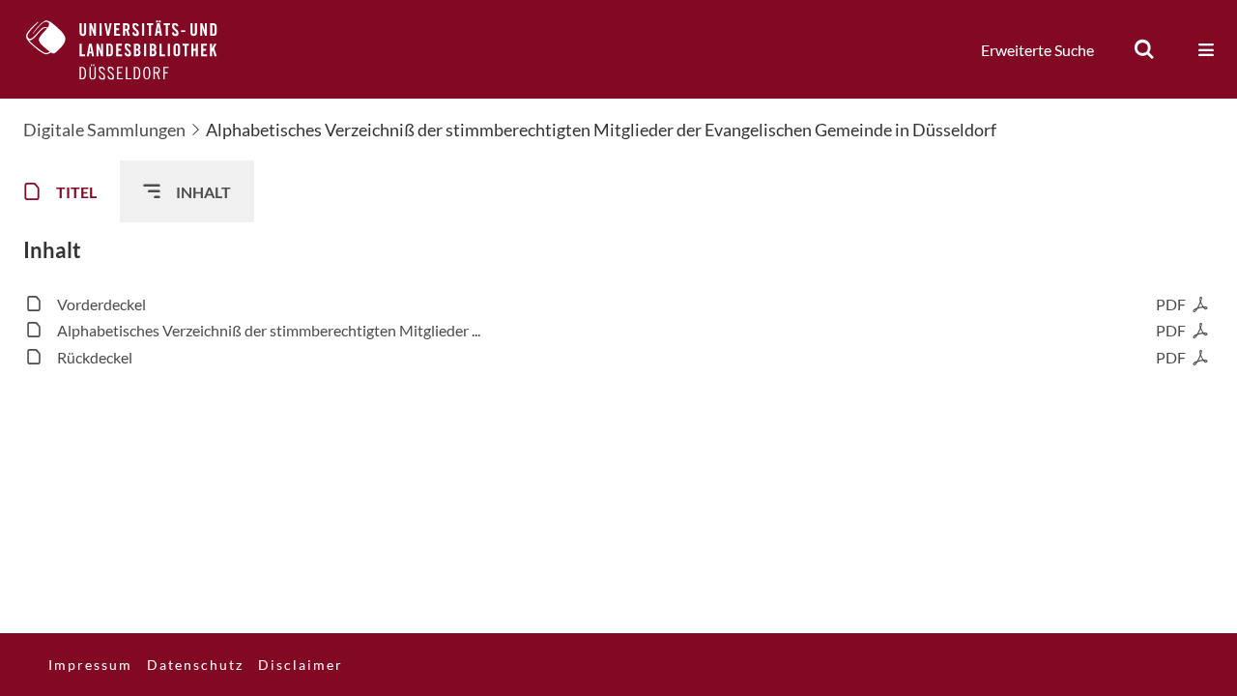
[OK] (1144, 49)
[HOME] (136, 49)
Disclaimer (300, 664)
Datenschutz (195, 664)
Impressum (90, 664)
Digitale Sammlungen (104, 129)
